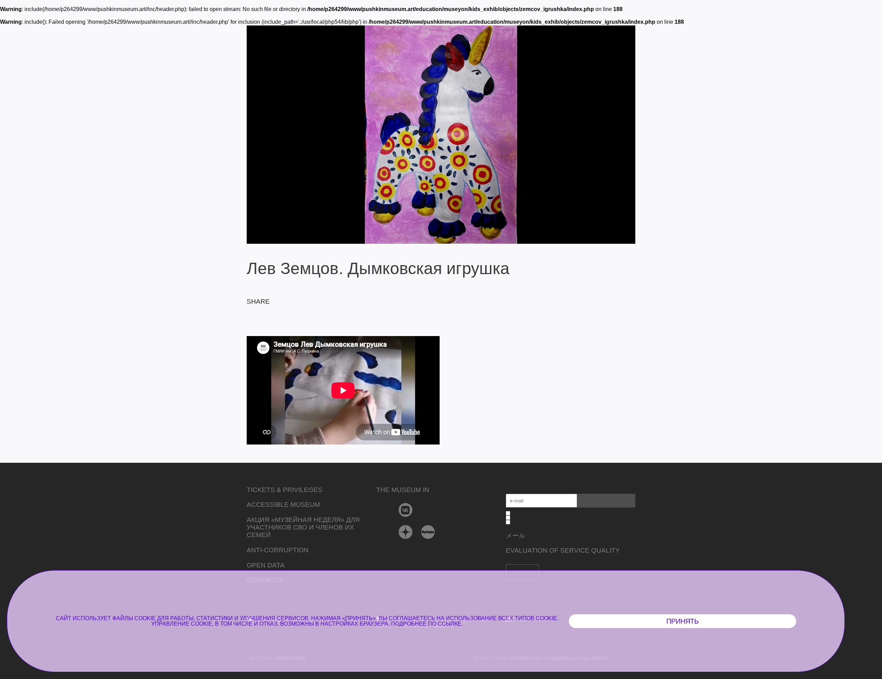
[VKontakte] (406, 510)
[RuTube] (428, 532)
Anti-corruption (278, 550)
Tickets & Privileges (284, 489)
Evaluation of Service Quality (563, 550)
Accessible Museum (283, 504)
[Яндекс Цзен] (406, 532)
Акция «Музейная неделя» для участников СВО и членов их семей (303, 527)
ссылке (449, 624)
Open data (266, 565)
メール (515, 535)
